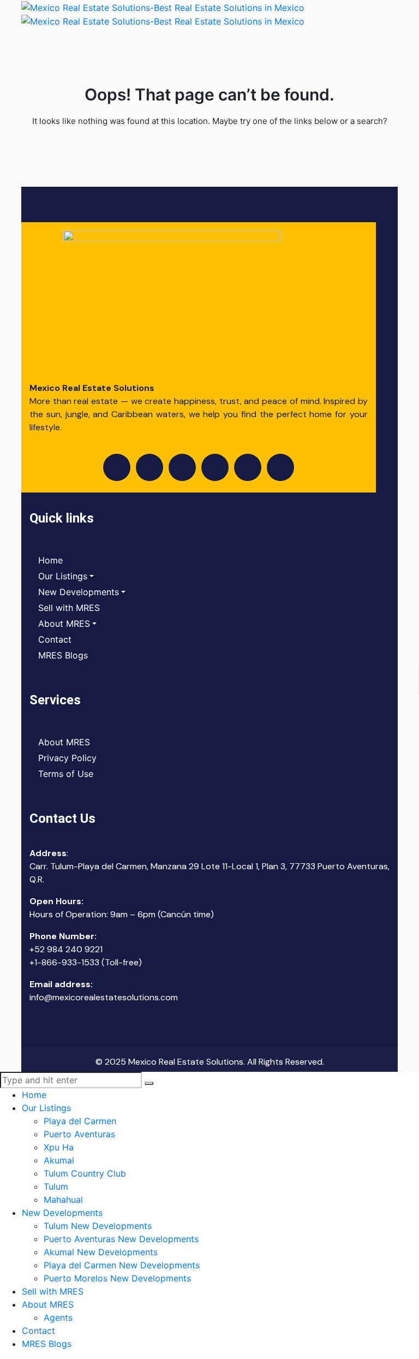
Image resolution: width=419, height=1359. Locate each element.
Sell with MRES (69, 607)
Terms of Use (65, 773)
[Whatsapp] (247, 467)
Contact (54, 639)
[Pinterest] (280, 467)
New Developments (78, 591)
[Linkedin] (215, 467)
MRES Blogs (63, 655)
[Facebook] (116, 467)
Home (50, 560)
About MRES (64, 623)
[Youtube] (182, 467)
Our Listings (62, 576)
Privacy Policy (67, 757)
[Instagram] (149, 467)
